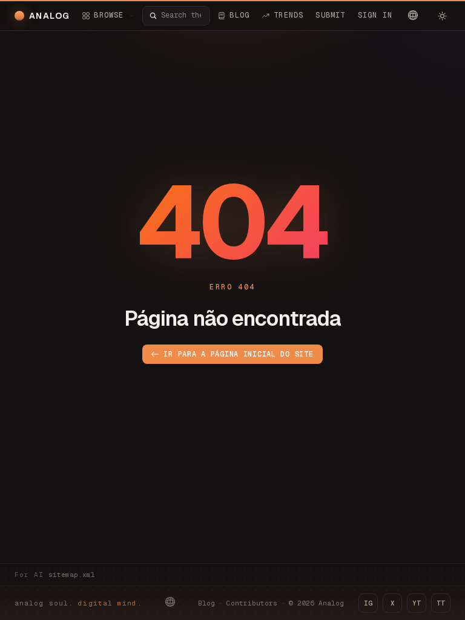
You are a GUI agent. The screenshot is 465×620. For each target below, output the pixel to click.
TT (441, 603)
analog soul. (78, 603)
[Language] (412, 15)
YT (416, 603)
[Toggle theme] (442, 15)
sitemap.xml (71, 574)
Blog (206, 603)
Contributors (251, 603)
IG (368, 603)
